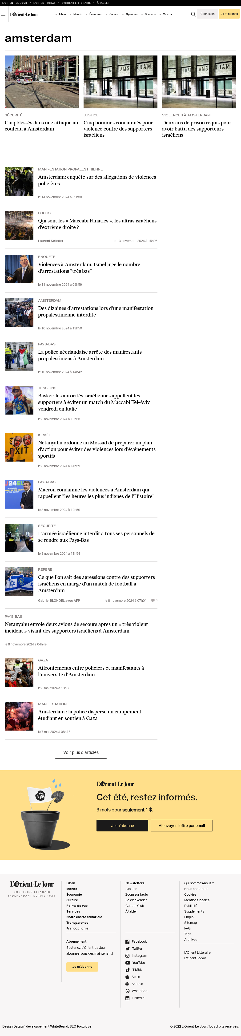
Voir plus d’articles (81, 752)
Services (73, 911)
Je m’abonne (122, 825)
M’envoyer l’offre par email (181, 825)
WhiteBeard (59, 1026)
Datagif (19, 1026)
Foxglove (84, 1026)
